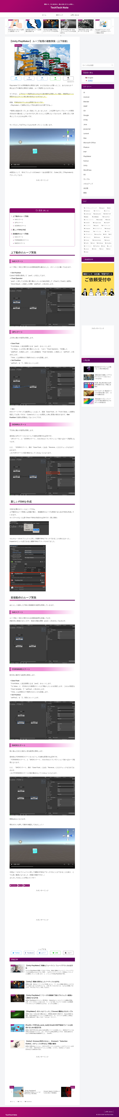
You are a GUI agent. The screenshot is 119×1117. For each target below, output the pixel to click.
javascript (87, 129)
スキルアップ (88, 184)
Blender (86, 102)
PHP (85, 152)
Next (113, 26)
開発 (85, 193)
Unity (21, 885)
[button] (112, 65)
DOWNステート (20, 226)
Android (86, 97)
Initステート (19, 219)
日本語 (90, 80)
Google (86, 115)
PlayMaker (14, 885)
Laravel (86, 133)
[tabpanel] (16, 26)
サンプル (27, 885)
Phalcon (86, 147)
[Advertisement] (42, 194)
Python (86, 161)
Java (85, 124)
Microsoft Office (89, 143)
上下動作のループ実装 (20, 216)
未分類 (85, 188)
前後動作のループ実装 (20, 234)
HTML (85, 120)
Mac (85, 138)
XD (84, 175)
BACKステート (20, 243)
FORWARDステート (22, 240)
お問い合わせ (109, 1111)
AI (84, 92)
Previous (6, 26)
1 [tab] (58, 36)
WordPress (87, 170)
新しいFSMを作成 (19, 230)
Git (84, 111)
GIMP (85, 106)
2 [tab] (61, 36)
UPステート (19, 222)
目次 (40, 210)
